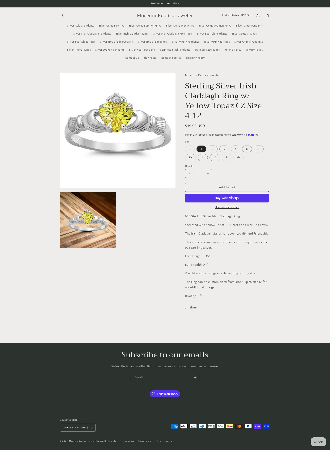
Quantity (190, 166)
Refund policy (127, 441)
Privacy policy (145, 441)
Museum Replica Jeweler (82, 441)
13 (240, 158)
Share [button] (193, 307)
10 (190, 157)
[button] (64, 15)
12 (215, 157)
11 (203, 157)
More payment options (227, 207)
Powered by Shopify (105, 441)
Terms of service (165, 441)
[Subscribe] (195, 377)
